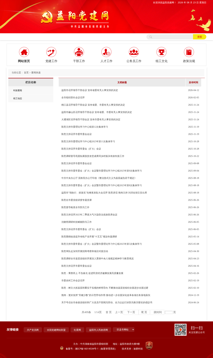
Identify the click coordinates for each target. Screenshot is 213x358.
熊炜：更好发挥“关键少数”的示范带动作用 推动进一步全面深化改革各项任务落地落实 (105, 295)
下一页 (131, 312)
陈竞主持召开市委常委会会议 (76, 134)
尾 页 (144, 312)
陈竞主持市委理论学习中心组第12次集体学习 (84, 127)
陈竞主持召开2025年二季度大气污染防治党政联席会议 (89, 214)
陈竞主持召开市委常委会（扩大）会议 (81, 149)
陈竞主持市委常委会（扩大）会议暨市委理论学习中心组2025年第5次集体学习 (101, 244)
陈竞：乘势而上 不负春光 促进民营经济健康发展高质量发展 (92, 273)
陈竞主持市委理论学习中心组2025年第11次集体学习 (88, 141)
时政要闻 (17, 90)
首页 (26, 72)
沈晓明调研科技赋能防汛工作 (76, 222)
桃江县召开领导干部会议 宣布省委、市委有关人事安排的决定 (93, 105)
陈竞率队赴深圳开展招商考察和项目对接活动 (84, 251)
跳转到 (158, 312)
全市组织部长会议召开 (73, 97)
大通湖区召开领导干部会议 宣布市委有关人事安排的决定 (90, 119)
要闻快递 (36, 72)
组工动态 (17, 98)
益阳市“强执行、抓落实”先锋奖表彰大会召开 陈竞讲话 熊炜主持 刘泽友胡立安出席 (104, 192)
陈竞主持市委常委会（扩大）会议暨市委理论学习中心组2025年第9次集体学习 (101, 171)
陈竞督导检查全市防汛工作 (75, 207)
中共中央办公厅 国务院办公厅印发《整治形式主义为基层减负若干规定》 (99, 178)
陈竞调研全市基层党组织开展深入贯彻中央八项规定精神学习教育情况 (97, 258)
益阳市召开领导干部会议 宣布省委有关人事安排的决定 (89, 90)
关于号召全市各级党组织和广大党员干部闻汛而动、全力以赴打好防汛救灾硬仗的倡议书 (106, 302)
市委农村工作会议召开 (73, 280)
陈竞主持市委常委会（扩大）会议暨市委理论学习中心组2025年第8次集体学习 (101, 185)
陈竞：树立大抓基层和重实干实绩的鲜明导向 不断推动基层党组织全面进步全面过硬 (104, 288)
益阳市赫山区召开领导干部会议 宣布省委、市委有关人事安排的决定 (96, 112)
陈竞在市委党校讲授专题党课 (76, 200)
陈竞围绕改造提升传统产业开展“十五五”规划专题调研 (89, 236)
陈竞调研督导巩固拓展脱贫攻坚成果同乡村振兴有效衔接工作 (92, 156)
